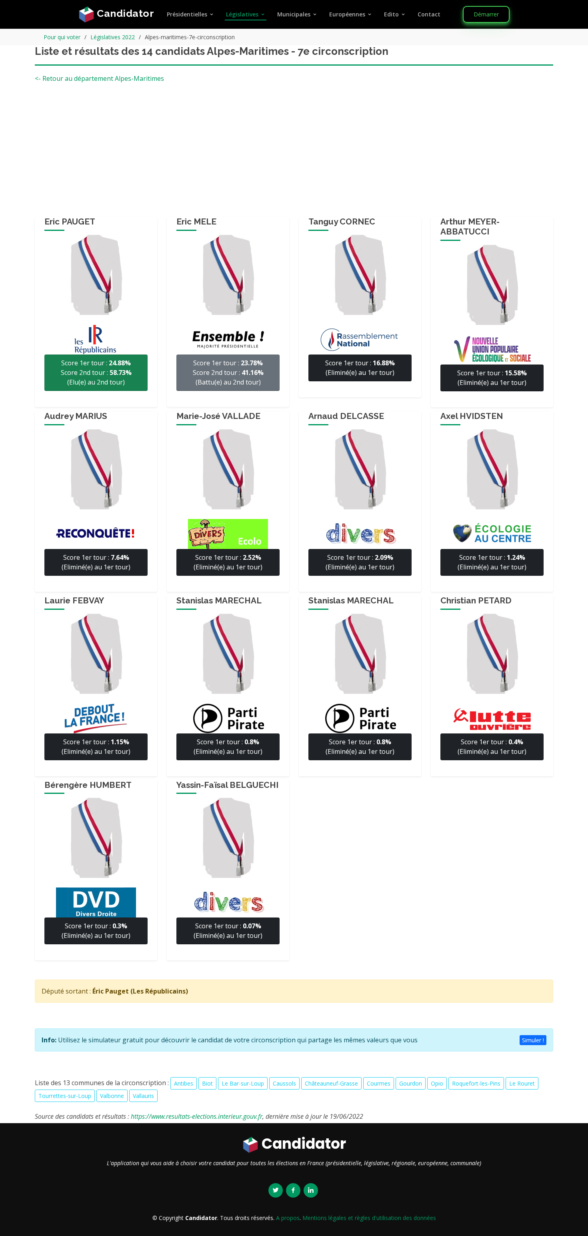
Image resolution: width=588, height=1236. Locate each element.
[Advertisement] (294, 153)
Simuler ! (533, 1040)
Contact (429, 14)
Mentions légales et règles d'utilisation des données (369, 1218)
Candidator (124, 13)
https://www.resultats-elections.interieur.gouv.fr (196, 1116)
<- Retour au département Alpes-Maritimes (99, 78)
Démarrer (486, 14)
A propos (288, 1218)
